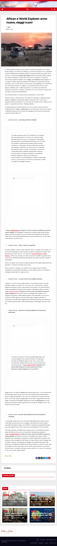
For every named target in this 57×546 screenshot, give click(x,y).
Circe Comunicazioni (51, 539)
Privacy (46, 543)
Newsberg (22, 540)
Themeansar (4, 542)
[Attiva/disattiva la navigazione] (27, 9)
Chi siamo (42, 539)
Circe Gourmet (33, 543)
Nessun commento (9, 504)
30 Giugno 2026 (9, 517)
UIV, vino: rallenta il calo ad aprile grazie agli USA (41, 514)
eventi (5, 511)
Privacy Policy (52, 543)
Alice (9, 27)
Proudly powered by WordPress (8, 540)
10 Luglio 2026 (9, 501)
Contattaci (41, 543)
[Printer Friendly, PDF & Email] (8, 456)
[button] (51, 9)
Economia (34, 511)
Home (37, 539)
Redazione (18, 501)
